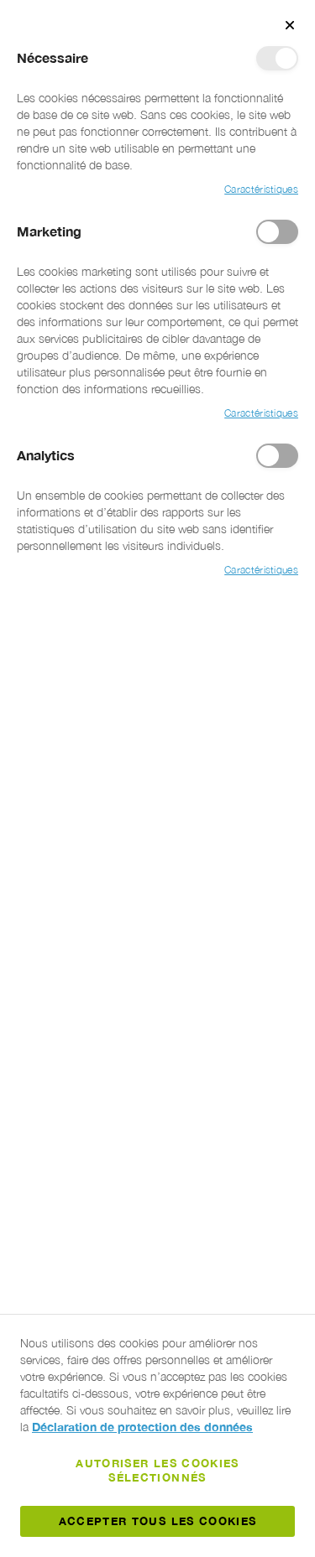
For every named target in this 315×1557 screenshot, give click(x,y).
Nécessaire (277, 58)
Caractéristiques (261, 189)
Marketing (277, 232)
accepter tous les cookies (158, 1521)
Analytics (277, 456)
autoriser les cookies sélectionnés (157, 1470)
